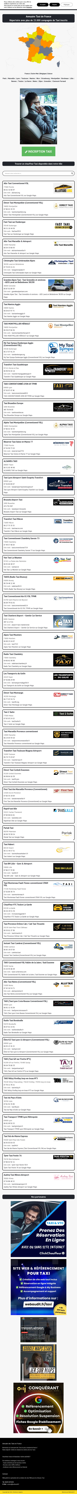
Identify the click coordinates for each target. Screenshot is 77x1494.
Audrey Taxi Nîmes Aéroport (16, 1174)
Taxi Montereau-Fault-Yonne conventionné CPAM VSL (26, 884)
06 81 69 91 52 (9, 1123)
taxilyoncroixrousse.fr (19, 1010)
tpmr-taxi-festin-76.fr (20, 1165)
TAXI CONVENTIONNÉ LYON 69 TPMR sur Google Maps (24, 396)
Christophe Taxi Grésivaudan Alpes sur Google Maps (22, 273)
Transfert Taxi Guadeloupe (16, 364)
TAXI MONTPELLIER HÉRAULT (17, 323)
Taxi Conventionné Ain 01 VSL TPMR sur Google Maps (23, 608)
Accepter (43, 5)
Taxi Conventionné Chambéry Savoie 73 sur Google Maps (24, 550)
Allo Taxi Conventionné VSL (16, 183)
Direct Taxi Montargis (13, 692)
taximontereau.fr (18, 894)
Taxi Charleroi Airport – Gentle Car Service (23, 615)
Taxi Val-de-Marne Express (16, 1136)
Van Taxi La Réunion (13, 557)
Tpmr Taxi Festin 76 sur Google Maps (17, 1168)
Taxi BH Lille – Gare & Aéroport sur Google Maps (22, 876)
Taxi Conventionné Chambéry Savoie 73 (21, 538)
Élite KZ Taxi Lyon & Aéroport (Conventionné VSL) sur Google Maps (28, 1052)
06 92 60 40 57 (9, 564)
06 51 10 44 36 (9, 228)
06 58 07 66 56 (9, 330)
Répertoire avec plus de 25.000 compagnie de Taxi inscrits (38, 20)
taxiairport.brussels (19, 509)
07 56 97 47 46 (9, 390)
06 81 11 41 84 (9, 1007)
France (27, 73)
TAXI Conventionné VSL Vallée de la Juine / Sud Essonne (29, 962)
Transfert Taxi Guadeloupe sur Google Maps (20, 377)
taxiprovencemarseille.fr (21, 741)
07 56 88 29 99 (9, 680)
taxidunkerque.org (18, 354)
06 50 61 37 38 (9, 930)
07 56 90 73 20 (9, 448)
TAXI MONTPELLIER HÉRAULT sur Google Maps (21, 336)
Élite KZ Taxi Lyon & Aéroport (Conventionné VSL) (26, 1039)
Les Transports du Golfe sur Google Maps (19, 685)
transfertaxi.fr (17, 760)
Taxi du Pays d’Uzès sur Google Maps (17, 1110)
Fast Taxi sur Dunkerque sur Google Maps (19, 234)
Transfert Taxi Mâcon (13, 519)
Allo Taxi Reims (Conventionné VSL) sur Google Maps (23, 994)
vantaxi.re (15, 567)
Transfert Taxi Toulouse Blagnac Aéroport (23, 750)
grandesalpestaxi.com (20, 291)
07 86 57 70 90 (9, 870)
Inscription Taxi (40, 151)
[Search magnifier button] (72, 173)
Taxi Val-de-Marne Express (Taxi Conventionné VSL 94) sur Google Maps (30, 1148)
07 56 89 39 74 (9, 892)
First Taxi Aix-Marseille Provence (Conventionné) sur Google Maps (28, 801)
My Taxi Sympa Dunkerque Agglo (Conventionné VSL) (18, 344)
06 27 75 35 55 (9, 525)
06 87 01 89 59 (9, 289)
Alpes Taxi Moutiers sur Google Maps (17, 647)
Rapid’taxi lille (10, 808)
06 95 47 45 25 (9, 1046)
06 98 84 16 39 (9, 776)
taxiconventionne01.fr (20, 605)
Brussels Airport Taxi (13, 499)
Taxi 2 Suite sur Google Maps (14, 724)
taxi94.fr (15, 1145)
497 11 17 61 (8, 622)
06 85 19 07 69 (9, 950)
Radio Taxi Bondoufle (13, 1020)
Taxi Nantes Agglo (12, 304)
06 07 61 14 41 (9, 1027)
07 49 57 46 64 (9, 545)
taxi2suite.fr (16, 721)
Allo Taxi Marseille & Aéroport (17, 241)
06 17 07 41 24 (9, 352)
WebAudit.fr (71, 1492)
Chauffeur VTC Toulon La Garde (18, 904)
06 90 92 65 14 (9, 371)
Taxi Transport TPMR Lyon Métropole (20, 1117)
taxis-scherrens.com (19, 972)
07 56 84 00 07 (9, 484)
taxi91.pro (15, 779)
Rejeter (54, 5)
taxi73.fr (15, 644)
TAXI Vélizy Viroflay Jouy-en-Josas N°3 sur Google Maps (24, 1090)
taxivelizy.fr (16, 1087)
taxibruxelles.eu (17, 412)
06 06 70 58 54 (9, 834)
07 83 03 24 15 (9, 718)
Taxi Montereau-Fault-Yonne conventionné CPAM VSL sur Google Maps (29, 897)
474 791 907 (8, 506)
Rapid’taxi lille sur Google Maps (15, 821)
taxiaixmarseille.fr (18, 798)
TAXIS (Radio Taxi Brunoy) (15, 577)
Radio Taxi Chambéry (13, 654)
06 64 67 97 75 (9, 311)
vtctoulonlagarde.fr (19, 914)
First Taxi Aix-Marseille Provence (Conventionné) (25, 789)
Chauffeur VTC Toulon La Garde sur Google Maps (21, 917)
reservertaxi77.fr (18, 451)
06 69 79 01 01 (9, 603)
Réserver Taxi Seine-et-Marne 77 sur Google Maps (22, 454)
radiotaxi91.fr (17, 586)
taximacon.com (17, 528)
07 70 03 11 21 (9, 267)
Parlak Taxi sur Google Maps (14, 837)
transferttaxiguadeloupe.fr (21, 374)
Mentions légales (18, 1492)
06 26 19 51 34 (9, 911)
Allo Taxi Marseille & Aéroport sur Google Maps (21, 253)
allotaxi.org (16, 193)
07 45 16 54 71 (9, 988)
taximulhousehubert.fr (20, 853)
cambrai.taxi (16, 952)
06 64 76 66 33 (9, 1065)
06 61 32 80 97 (9, 190)
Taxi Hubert (9, 844)
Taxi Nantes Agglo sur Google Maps (17, 316)
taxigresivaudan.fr (18, 270)
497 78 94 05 (8, 410)
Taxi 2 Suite (9, 712)
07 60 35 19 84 (9, 796)
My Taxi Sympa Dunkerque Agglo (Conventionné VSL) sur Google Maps (29, 357)
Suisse (50, 73)
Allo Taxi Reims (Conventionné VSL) (20, 981)
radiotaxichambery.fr (19, 663)
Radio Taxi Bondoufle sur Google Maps (18, 1032)
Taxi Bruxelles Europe (13, 403)
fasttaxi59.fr (16, 231)
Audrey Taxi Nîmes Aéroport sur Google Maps (20, 1187)
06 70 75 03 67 (9, 757)
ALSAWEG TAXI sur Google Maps (15, 470)
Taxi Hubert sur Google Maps (14, 856)
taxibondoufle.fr (17, 1030)
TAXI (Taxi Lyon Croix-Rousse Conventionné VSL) (25, 1001)
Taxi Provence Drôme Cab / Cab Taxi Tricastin (24, 923)
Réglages (29, 7)
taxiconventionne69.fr (20, 393)
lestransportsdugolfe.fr (20, 683)
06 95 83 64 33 (9, 1143)
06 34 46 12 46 (9, 583)
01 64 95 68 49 (9, 969)
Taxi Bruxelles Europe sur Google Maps (18, 415)
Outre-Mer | (35, 73)
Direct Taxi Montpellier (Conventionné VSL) (23, 202)
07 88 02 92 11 (9, 1162)
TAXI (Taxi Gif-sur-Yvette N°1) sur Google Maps (21, 1071)
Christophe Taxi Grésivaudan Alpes (19, 260)
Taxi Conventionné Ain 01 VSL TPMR (20, 596)
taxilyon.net (16, 1049)
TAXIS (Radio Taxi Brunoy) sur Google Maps (19, 589)
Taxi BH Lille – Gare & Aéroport (18, 863)
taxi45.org (15, 702)
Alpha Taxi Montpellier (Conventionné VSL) (23, 422)
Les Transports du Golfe (14, 673)
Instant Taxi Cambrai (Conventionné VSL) (22, 943)
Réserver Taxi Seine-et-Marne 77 (18, 441)
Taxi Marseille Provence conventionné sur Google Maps (24, 743)
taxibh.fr (15, 873)
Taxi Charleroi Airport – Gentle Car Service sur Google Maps (26, 628)
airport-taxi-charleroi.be (20, 625)
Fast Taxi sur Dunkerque (14, 222)
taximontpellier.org (19, 212)
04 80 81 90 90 (9, 661)
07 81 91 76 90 (9, 1104)
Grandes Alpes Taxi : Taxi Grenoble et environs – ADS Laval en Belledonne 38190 (24, 281)
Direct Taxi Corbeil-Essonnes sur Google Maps (20, 782)
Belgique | (44, 73)
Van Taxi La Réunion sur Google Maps (17, 570)
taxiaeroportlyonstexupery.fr (22, 487)
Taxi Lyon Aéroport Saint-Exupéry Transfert (23, 477)
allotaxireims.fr (17, 991)
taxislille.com (16, 818)
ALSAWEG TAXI (10, 461)
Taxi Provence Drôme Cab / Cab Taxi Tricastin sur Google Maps (27, 936)
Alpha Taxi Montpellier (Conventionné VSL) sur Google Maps (26, 434)
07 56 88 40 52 (9, 1181)
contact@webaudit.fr (13, 1484)
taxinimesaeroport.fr (19, 1184)
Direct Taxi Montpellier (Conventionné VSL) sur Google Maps (26, 215)
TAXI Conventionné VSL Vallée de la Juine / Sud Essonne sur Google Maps (30, 974)
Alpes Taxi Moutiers (13, 634)
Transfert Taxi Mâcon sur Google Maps (18, 531)
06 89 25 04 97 (9, 641)
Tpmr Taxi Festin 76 (13, 1155)
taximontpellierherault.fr (21, 333)
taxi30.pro (15, 1107)
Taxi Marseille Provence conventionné (21, 731)
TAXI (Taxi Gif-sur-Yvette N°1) (17, 1059)
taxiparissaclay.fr (18, 1068)
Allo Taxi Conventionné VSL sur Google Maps (20, 195)
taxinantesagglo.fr (18, 313)
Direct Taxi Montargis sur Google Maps (18, 705)
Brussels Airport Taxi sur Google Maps (17, 512)
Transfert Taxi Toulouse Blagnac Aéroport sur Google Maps (25, 763)
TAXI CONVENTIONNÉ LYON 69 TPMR (20, 383)
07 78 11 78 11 (9, 1085)
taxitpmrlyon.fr (17, 1126)
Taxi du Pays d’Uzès (12, 1097)
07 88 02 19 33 (9, 209)
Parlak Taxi (8, 828)
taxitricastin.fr (17, 933)
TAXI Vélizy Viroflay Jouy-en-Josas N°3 (21, 1078)
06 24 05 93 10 (9, 738)
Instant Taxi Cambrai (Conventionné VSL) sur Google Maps (25, 955)
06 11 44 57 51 (9, 851)
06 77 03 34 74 (9, 699)
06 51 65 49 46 (9, 467)
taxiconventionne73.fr (20, 547)
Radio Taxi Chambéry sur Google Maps (17, 666)
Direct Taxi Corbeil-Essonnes (16, 770)
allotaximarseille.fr (19, 250)
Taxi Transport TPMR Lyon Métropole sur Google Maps (24, 1129)
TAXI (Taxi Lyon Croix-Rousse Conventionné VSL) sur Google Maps (27, 1013)
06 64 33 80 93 (9, 248)
